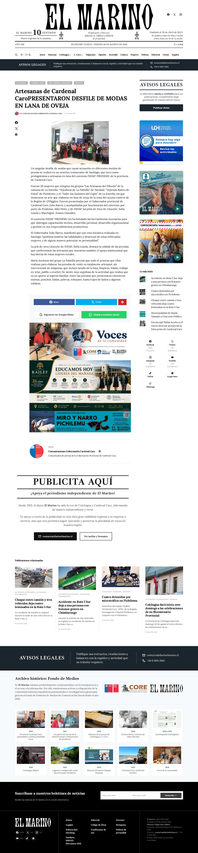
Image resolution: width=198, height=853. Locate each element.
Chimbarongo (64, 596)
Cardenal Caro (37, 83)
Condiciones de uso (98, 831)
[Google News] (33, 838)
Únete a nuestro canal (106, 314)
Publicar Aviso (161, 107)
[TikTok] (27, 838)
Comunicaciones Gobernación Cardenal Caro (71, 451)
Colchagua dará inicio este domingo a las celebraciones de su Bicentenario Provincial (164, 610)
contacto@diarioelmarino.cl (57, 536)
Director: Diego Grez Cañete (158, 824)
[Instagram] (180, 14)
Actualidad (21, 83)
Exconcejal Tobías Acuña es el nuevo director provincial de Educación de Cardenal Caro (167, 326)
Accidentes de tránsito (25, 592)
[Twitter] (174, 14)
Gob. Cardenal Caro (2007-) (60, 83)
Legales (69, 825)
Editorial (95, 820)
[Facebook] (168, 14)
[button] (16, 54)
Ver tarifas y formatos (96, 536)
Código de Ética (98, 825)
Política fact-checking (72, 831)
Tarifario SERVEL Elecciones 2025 (73, 840)
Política (79, 83)
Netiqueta (121, 825)
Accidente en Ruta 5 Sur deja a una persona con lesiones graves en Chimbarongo (166, 282)
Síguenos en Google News (59, 314)
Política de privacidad (121, 831)
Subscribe (169, 795)
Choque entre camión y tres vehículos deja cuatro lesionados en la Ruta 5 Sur (166, 304)
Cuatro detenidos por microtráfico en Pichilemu (119, 598)
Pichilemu (117, 592)
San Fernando (21, 594)
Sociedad (126, 592)
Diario (69, 820)
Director (120, 820)
